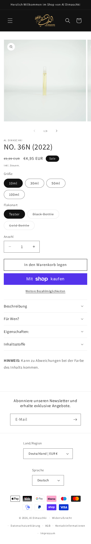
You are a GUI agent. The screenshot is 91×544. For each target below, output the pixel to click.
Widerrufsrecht (62, 518)
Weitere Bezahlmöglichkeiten (45, 291)
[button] (10, 20)
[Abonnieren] (75, 419)
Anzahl (8, 237)
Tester (14, 214)
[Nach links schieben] (34, 130)
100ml (14, 194)
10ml (13, 183)
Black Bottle (46, 215)
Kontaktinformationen (70, 525)
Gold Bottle (22, 226)
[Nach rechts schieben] (56, 130)
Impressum (47, 533)
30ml (34, 183)
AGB (48, 525)
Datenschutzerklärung (25, 525)
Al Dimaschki (38, 518)
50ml (56, 183)
